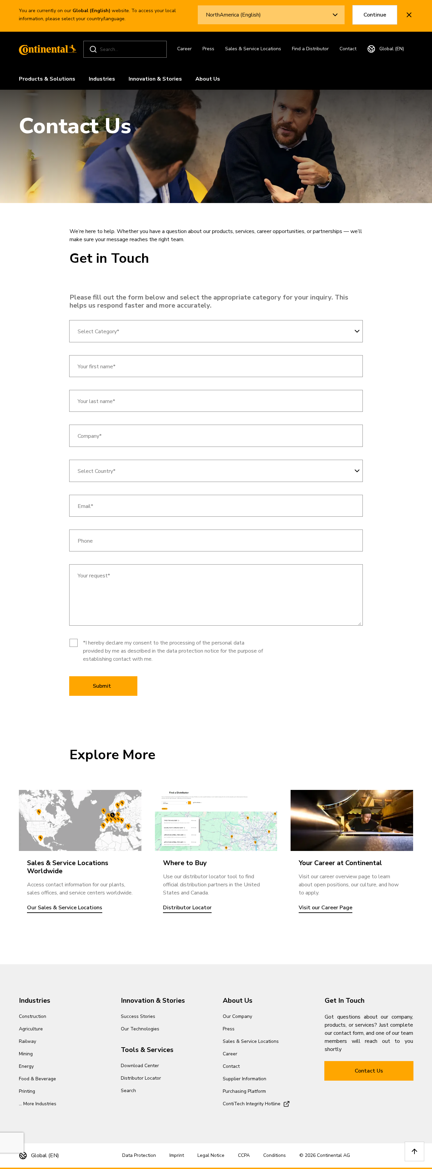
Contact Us (369, 1071)
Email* (85, 506)
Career (184, 49)
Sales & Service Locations (253, 49)
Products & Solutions (47, 79)
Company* (90, 436)
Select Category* (98, 332)
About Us (207, 79)
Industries (102, 79)
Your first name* (96, 367)
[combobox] (216, 331)
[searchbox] (126, 49)
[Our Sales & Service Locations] (80, 820)
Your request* (94, 576)
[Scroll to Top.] (414, 1151)
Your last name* (96, 401)
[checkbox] (74, 643)
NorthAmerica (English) (233, 15)
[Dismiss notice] (409, 15)
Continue (374, 15)
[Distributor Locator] (216, 820)
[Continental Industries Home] (46, 49)
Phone (85, 541)
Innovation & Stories (155, 79)
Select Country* (96, 471)
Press (208, 49)
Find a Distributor (310, 49)
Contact (348, 49)
